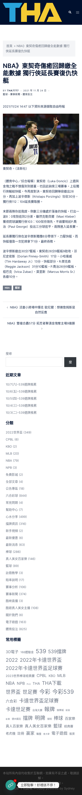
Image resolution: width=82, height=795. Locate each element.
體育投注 (28, 94)
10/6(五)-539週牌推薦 (21, 391)
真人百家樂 (14, 726)
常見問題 (12, 502)
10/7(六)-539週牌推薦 (21, 384)
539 (41, 651)
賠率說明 (12, 580)
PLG (29, 684)
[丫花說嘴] (32, 12)
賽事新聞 (15, 94)
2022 (12, 660)
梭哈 (49, 719)
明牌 (40, 718)
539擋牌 (57, 651)
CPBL (10, 439)
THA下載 (51, 683)
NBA (7, 287)
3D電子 (12, 652)
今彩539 (63, 691)
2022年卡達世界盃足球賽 (34, 668)
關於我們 (12, 615)
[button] (69, 12)
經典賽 (68, 726)
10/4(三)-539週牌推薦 (21, 405)
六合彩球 (12, 495)
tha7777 (13, 90)
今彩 (44, 691)
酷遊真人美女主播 (18, 608)
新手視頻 (12, 531)
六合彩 (11, 701)
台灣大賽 (37, 710)
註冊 (20, 733)
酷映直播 (12, 601)
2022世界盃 (14, 432)
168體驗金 (27, 652)
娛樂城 (60, 710)
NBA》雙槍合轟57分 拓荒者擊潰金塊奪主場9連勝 (41, 323)
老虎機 (10, 733)
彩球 (68, 710)
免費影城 (12, 475)
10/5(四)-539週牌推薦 (21, 398)
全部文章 (12, 482)
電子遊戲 (12, 622)
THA (36, 683)
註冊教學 (12, 573)
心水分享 (12, 517)
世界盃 (13, 692)
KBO (9, 446)
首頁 (9, 46)
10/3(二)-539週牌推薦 (21, 412)
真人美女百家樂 (16, 559)
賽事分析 (12, 587)
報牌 (49, 709)
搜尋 (9, 353)
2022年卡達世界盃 (41, 660)
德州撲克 (16, 719)
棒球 (9, 552)
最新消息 (12, 545)
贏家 (30, 733)
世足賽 (30, 692)
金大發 (46, 734)
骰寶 (72, 733)
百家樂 (70, 718)
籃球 (5, 94)
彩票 (8, 719)
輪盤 (38, 733)
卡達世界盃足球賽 (39, 701)
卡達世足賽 (18, 709)
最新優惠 (12, 538)
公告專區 (12, 488)
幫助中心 (12, 510)
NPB (9, 467)
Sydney (69, 788)
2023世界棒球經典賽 (20, 676)
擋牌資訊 (12, 524)
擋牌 (28, 718)
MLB (9, 453)
